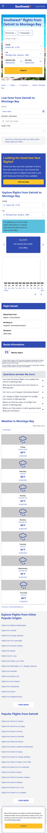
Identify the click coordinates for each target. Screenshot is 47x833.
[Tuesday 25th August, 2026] (16, 283)
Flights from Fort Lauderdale (11, 641)
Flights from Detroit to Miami (11, 772)
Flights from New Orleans (10, 681)
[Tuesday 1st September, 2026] (42, 283)
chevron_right (43, 245)
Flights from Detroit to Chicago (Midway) (15, 757)
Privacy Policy (16, 820)
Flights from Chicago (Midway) (12, 635)
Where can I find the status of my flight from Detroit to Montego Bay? (19, 403)
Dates (4, 107)
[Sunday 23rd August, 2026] (9, 283)
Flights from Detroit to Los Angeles (13, 792)
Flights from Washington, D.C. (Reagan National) (19, 666)
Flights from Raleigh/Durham (11, 697)
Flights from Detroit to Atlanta (11, 782)
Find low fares (23, 182)
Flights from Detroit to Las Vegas (13, 726)
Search (23, 70)
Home (3, 85)
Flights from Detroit (8, 692)
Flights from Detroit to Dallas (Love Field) (16, 762)
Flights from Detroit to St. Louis (12, 787)
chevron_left (4, 245)
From (7, 45)
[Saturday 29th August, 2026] (31, 283)
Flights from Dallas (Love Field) (12, 661)
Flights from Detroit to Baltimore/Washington (17, 747)
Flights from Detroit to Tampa (11, 752)
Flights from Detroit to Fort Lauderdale (15, 767)
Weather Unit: (39, 426)
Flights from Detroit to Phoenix (12, 742)
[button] (3, 6)
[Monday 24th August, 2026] (12, 283)
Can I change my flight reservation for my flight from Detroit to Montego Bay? (20, 398)
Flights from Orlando (8, 630)
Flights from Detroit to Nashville (12, 736)
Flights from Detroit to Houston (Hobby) (15, 777)
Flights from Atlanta (8, 651)
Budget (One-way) (9, 116)
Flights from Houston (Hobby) (12, 646)
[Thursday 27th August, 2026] (23, 283)
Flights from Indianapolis (10, 686)
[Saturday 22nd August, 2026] (5, 283)
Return (28, 60)
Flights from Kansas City (10, 676)
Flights (12, 85)
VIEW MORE (23, 705)
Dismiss (24, 826)
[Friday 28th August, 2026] (27, 283)
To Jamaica (24, 85)
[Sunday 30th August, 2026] (34, 283)
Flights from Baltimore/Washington (13, 625)
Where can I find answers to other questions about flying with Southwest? (22, 409)
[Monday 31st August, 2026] (38, 283)
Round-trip (9, 33)
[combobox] (24, 205)
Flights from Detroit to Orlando (12, 721)
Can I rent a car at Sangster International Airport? (21, 392)
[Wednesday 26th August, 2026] (20, 283)
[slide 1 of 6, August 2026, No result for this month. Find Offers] (23, 245)
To (6, 52)
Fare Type (5, 126)
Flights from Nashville (9, 671)
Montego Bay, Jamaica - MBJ (17, 55)
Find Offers (23, 248)
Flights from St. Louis (9, 656)
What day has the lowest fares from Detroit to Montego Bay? (20, 386)
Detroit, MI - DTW (12, 47)
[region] (23, 820)
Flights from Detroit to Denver (12, 731)
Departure (10, 60)
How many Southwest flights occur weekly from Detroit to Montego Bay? (21, 380)
